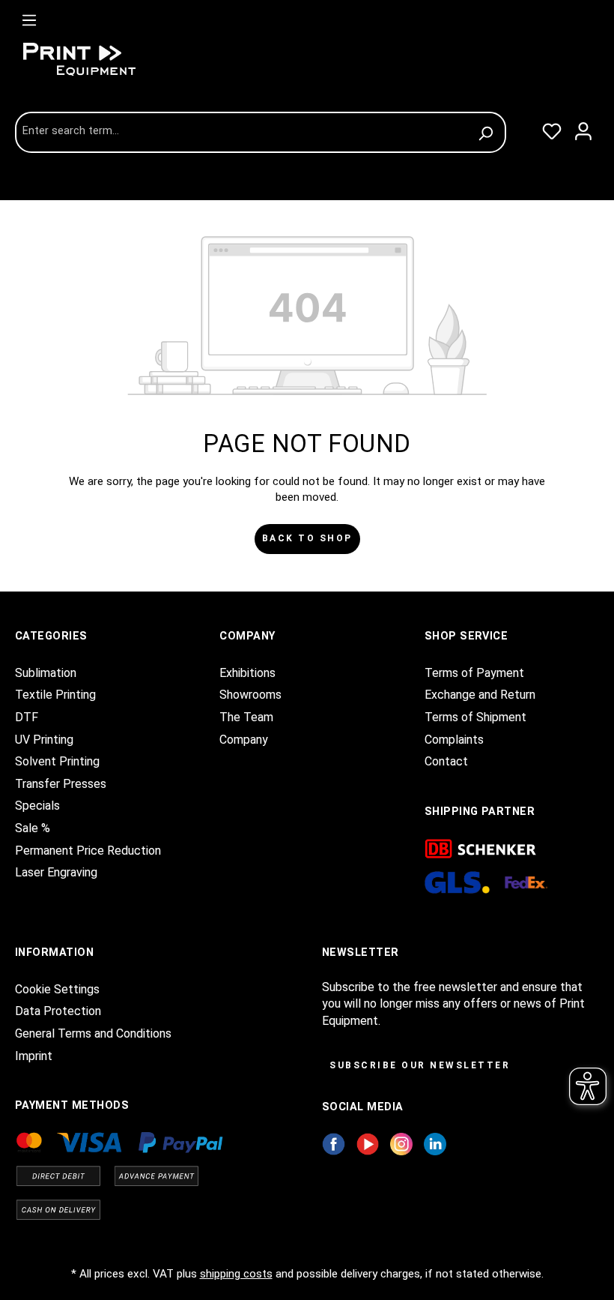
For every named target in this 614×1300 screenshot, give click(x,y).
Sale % (32, 828)
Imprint (33, 1056)
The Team (246, 717)
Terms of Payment (474, 673)
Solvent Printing (57, 761)
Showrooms (250, 694)
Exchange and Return (480, 694)
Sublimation (45, 673)
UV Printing (44, 739)
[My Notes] (552, 128)
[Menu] (29, 17)
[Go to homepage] (127, 59)
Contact (446, 761)
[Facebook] (333, 1143)
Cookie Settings (57, 989)
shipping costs (236, 1274)
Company (243, 739)
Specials (37, 805)
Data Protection (58, 1011)
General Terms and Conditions (93, 1033)
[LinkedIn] (435, 1143)
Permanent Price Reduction (88, 850)
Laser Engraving (56, 872)
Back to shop (307, 538)
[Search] (488, 132)
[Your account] (583, 128)
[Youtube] (368, 1143)
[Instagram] (401, 1143)
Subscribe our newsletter (419, 1065)
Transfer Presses (60, 784)
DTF (26, 717)
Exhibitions (247, 673)
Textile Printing (55, 694)
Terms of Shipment (475, 717)
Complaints (454, 739)
